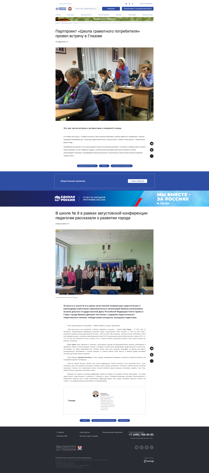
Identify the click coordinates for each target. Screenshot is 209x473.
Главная (58, 23)
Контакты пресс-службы (89, 436)
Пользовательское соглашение (65, 462)
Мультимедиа (132, 14)
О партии (58, 14)
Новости (76, 23)
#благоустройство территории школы (103, 420)
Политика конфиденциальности (65, 464)
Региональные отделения (112, 432)
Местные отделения (103, 14)
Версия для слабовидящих (145, 3)
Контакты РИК (62, 436)
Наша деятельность (86, 14)
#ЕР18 (85, 420)
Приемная (119, 14)
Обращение (111, 8)
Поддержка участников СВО (104, 19)
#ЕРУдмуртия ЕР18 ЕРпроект (87, 165)
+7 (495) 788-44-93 (141, 434)
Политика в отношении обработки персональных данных (72, 465)
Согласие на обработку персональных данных (69, 467)
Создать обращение (137, 181)
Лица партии (70, 14)
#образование (124, 420)
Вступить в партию (148, 14)
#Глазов (104, 165)
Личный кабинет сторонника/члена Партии (138, 8)
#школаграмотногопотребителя (122, 165)
